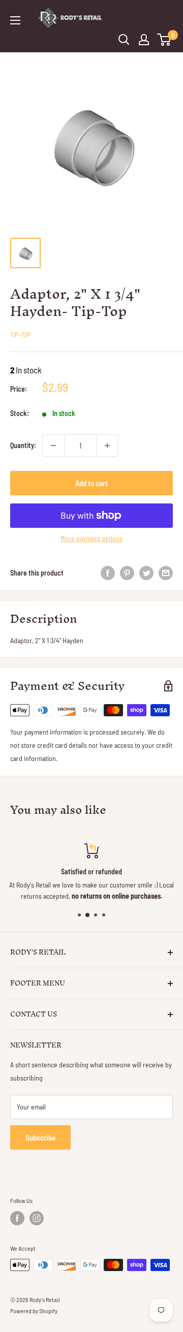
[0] (164, 40)
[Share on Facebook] (108, 572)
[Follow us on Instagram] (36, 1218)
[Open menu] (15, 20)
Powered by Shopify (33, 1310)
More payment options (91, 538)
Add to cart (91, 483)
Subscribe (40, 1137)
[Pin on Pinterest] (127, 572)
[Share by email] (166, 572)
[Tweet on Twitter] (146, 572)
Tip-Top (20, 335)
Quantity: (23, 445)
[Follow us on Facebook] (17, 1218)
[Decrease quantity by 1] (53, 445)
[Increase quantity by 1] (107, 445)
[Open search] (124, 39)
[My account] (144, 39)
